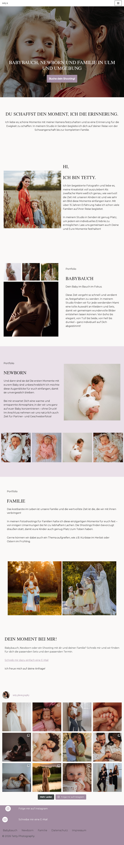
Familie (42, 830)
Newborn (28, 830)
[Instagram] (8, 808)
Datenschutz (59, 830)
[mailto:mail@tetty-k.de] (5, 819)
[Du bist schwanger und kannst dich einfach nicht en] (77, 716)
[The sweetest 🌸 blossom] (47, 716)
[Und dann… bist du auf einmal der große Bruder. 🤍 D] (107, 747)
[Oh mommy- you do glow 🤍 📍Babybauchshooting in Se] (16, 716)
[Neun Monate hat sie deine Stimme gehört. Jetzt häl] (107, 716)
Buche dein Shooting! (62, 78)
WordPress (75, 841)
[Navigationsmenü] (118, 3)
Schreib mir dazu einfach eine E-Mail (27, 660)
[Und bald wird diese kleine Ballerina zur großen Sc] (16, 747)
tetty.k (5, 3)
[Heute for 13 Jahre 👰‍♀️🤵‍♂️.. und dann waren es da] (77, 747)
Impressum (79, 830)
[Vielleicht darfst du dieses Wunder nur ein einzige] (16, 777)
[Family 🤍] (107, 777)
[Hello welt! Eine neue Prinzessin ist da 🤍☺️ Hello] (47, 747)
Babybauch (10, 830)
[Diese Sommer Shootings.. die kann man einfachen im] (47, 777)
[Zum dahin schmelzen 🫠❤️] (77, 777)
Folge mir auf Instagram (33, 808)
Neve (45, 841)
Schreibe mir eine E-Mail (33, 819)
